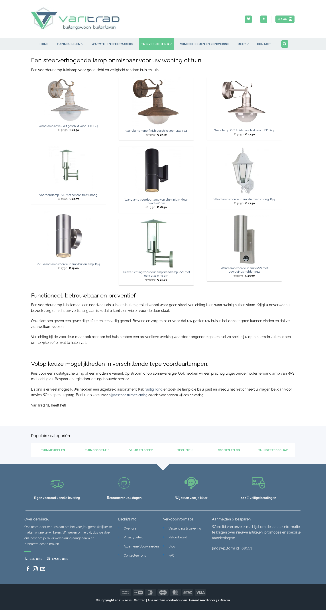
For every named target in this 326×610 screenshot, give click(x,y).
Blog (172, 546)
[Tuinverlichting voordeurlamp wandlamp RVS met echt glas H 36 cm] (156, 243)
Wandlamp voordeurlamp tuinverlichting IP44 (244, 199)
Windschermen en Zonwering (204, 44)
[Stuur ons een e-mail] (42, 569)
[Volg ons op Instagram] (35, 569)
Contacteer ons (135, 555)
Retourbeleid (178, 537)
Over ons (130, 528)
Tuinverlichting (155, 44)
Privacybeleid (133, 537)
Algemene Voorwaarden (141, 546)
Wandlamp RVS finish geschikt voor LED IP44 (244, 130)
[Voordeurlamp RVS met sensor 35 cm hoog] (68, 166)
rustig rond (154, 389)
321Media (223, 600)
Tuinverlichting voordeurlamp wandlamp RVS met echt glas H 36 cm (156, 274)
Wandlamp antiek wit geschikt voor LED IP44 (68, 126)
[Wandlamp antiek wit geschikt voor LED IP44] (68, 99)
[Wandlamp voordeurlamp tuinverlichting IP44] (244, 170)
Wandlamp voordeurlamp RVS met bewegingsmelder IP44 (244, 270)
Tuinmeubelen (69, 44)
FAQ (171, 555)
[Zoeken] (284, 44)
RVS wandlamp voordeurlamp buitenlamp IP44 (68, 264)
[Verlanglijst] (248, 19)
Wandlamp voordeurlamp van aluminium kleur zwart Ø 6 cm (156, 201)
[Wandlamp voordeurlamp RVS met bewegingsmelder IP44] (244, 239)
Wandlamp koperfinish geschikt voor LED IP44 (156, 130)
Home (43, 44)
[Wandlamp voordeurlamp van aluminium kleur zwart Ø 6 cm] (156, 171)
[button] (263, 19)
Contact (264, 44)
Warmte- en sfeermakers (112, 44)
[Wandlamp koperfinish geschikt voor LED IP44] (156, 101)
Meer (242, 44)
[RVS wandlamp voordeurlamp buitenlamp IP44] (68, 235)
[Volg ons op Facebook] (28, 569)
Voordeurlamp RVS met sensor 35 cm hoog (68, 195)
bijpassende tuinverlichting (128, 395)
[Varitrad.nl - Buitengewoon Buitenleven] (75, 19)
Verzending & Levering (185, 528)
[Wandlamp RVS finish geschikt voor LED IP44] (244, 101)
